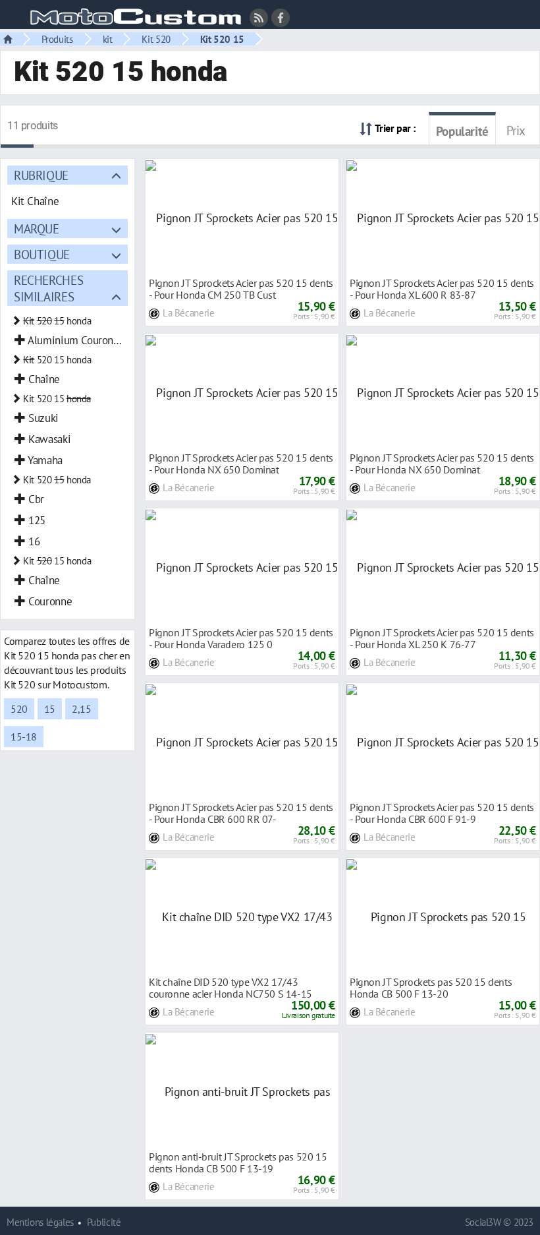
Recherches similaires (48, 288)
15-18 (24, 736)
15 (49, 709)
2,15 (81, 709)
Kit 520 (156, 38)
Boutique (42, 254)
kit (108, 38)
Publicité (104, 1222)
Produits (57, 38)
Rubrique (41, 175)
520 (19, 709)
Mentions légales (40, 1222)
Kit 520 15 (222, 38)
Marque (36, 228)
